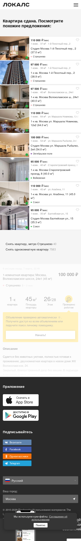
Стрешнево (39, 56)
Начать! (40, 335)
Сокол (36, 202)
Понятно (40, 525)
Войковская (39, 177)
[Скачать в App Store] (21, 400)
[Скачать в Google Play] (21, 415)
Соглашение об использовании (49, 518)
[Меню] (76, 4)
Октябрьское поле (42, 153)
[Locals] (16, 5)
